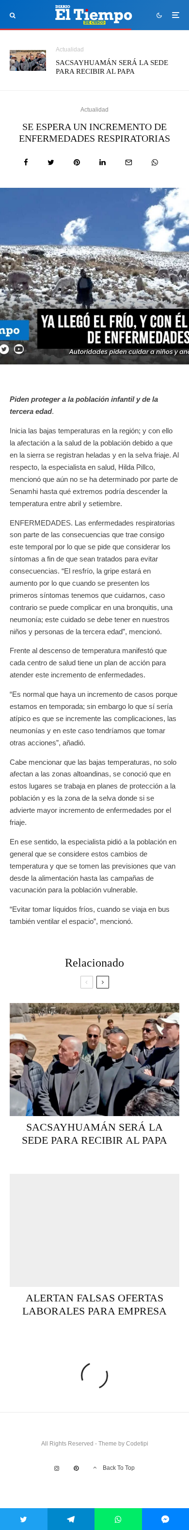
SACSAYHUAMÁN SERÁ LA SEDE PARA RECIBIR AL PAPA (112, 67)
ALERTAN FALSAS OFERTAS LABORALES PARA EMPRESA (94, 1304)
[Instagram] (56, 1468)
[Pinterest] (76, 1468)
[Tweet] (50, 162)
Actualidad (70, 49)
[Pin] (77, 162)
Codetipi (137, 1443)
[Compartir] (26, 162)
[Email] (128, 162)
